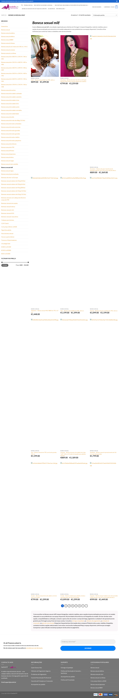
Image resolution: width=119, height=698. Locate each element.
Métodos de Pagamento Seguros (41, 671)
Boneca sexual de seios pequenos (11, 140)
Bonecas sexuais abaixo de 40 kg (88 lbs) (13, 187)
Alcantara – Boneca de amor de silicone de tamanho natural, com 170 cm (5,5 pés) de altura (103, 169)
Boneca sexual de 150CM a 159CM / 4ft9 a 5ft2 (14, 74)
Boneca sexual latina (7, 157)
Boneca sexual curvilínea (8, 53)
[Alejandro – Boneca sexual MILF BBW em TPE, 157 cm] (45, 242)
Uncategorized (5, 243)
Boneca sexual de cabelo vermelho (11, 110)
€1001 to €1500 (6, 247)
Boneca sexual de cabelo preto (10, 107)
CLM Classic (5, 223)
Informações (60, 8)
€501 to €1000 (5, 253)
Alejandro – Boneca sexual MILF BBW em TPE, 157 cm (44, 311)
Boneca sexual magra (7, 160)
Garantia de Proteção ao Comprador (42, 681)
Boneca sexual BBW (7, 40)
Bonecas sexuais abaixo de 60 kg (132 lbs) (13, 194)
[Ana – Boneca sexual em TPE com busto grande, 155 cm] (45, 384)
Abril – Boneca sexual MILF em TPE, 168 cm (43, 80)
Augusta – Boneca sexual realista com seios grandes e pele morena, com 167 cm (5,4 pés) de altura (104, 596)
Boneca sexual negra (7, 171)
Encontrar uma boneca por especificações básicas (71, 5)
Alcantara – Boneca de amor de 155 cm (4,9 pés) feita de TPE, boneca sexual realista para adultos (73, 80)
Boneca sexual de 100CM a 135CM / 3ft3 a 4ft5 (14, 58)
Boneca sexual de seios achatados (11, 123)
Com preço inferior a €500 (9, 227)
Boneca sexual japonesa (8, 154)
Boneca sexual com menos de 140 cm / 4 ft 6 (14, 46)
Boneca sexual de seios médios (10, 137)
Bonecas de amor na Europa (9, 177)
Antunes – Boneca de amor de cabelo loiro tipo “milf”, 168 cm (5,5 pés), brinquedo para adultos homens (73, 454)
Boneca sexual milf (7, 167)
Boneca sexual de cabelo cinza (10, 100)
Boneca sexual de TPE (7, 147)
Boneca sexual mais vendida (9, 164)
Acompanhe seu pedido (38, 684)
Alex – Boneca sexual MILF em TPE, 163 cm (72, 310)
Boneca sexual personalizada (9, 174)
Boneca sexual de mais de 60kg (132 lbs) (13, 120)
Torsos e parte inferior (7, 237)
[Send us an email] (116, 1)
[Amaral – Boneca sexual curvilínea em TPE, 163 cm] (104, 242)
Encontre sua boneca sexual (43, 5)
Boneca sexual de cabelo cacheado (11, 93)
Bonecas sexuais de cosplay (9, 203)
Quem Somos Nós (36, 667)
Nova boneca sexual (7, 233)
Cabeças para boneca (7, 220)
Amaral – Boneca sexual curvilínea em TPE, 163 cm (103, 310)
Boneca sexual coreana (8, 50)
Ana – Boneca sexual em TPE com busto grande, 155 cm (44, 453)
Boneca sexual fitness (7, 150)
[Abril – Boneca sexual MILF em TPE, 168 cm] (45, 56)
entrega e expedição (78, 621)
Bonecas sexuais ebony (8, 206)
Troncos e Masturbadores (9, 240)
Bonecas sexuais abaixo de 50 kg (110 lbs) (13, 191)
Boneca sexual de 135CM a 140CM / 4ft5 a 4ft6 (14, 63)
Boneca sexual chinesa (8, 43)
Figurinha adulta (6, 230)
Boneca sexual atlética (8, 36)
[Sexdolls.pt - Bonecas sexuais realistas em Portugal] (10, 7)
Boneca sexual (5, 30)
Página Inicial (28, 5)
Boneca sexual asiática (8, 33)
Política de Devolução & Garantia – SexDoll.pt (71, 672)
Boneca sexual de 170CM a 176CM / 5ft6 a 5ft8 (14, 86)
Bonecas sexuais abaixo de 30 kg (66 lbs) (13, 184)
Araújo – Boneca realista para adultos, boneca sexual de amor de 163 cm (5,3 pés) (72, 596)
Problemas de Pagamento (38, 674)
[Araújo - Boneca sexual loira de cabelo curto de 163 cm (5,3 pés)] (45, 527)
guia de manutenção (48, 623)
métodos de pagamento (93, 621)
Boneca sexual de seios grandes (10, 130)
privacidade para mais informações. (34, 648)
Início (3, 15)
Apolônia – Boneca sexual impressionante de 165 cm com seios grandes (103, 453)
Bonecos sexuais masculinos (9, 216)
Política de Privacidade (67, 680)
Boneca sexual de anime (8, 90)
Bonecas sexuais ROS (7, 213)
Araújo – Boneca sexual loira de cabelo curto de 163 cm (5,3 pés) (44, 596)
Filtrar (5, 265)
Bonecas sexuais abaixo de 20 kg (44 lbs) (13, 181)
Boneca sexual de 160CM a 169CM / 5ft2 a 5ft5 (14, 80)
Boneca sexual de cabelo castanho (11, 97)
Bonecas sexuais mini (7, 210)
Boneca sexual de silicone (8, 144)
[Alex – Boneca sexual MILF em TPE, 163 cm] (74, 242)
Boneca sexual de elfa (7, 117)
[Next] (86, 605)
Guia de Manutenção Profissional (41, 677)
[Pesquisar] (22, 5)
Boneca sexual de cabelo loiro (10, 103)
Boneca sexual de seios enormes (10, 127)
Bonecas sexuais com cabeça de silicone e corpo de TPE (13, 199)
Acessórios (51, 8)
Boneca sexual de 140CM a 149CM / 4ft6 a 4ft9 (14, 69)
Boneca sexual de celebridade (10, 113)
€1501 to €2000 (6, 250)
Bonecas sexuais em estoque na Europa (34, 8)
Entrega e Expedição (67, 667)
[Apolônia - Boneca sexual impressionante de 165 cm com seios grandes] (104, 384)
